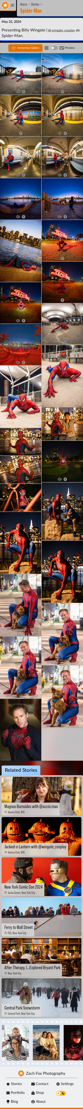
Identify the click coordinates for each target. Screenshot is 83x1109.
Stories (35, 4)
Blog (14, 1102)
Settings (67, 1084)
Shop (40, 1093)
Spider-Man (31, 11)
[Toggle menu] (8, 5)
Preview (70, 48)
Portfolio (18, 1093)
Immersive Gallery (28, 48)
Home (23, 4)
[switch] (54, 48)
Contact (42, 1084)
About (41, 1102)
